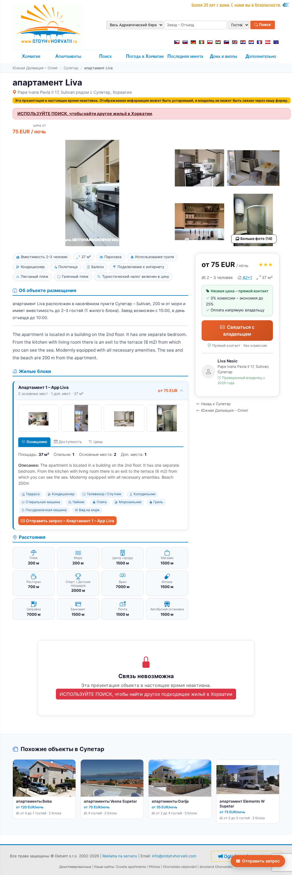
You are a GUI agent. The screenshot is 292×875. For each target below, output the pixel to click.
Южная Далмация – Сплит (35, 68)
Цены (98, 442)
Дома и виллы (223, 56)
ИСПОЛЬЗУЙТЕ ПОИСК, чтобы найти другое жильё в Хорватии (84, 113)
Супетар (71, 68)
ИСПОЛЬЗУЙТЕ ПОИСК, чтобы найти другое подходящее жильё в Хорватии (146, 694)
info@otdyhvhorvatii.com (174, 855)
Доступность (70, 442)
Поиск (264, 25)
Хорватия (31, 56)
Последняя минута (185, 56)
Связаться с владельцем (238, 330)
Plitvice (154, 867)
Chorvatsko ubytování (180, 867)
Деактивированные (75, 867)
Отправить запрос (261, 860)
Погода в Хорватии (145, 56)
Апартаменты (68, 56)
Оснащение (37, 442)
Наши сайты (104, 867)
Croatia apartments (131, 867)
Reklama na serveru (119, 855)
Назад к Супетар (216, 404)
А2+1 (247, 277)
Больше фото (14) (256, 238)
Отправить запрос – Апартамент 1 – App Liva (70, 520)
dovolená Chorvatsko (216, 867)
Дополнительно (261, 56)
